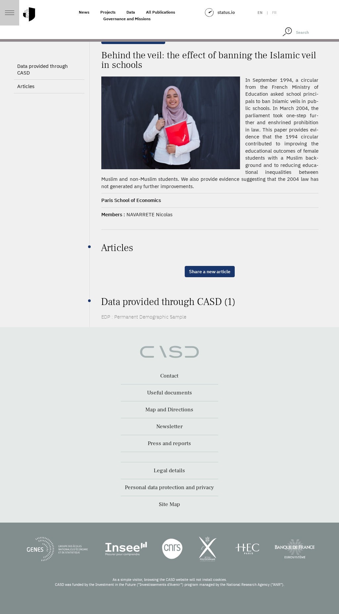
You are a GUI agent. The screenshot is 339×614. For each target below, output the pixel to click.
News (84, 12)
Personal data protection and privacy (169, 487)
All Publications (160, 12)
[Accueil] (29, 14)
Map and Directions (169, 409)
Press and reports (169, 443)
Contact (169, 376)
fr (274, 12)
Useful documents (169, 392)
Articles (25, 86)
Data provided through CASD (42, 69)
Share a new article (209, 272)
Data (130, 12)
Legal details (169, 470)
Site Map (169, 504)
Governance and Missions (127, 18)
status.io (226, 12)
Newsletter (169, 426)
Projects (108, 12)
